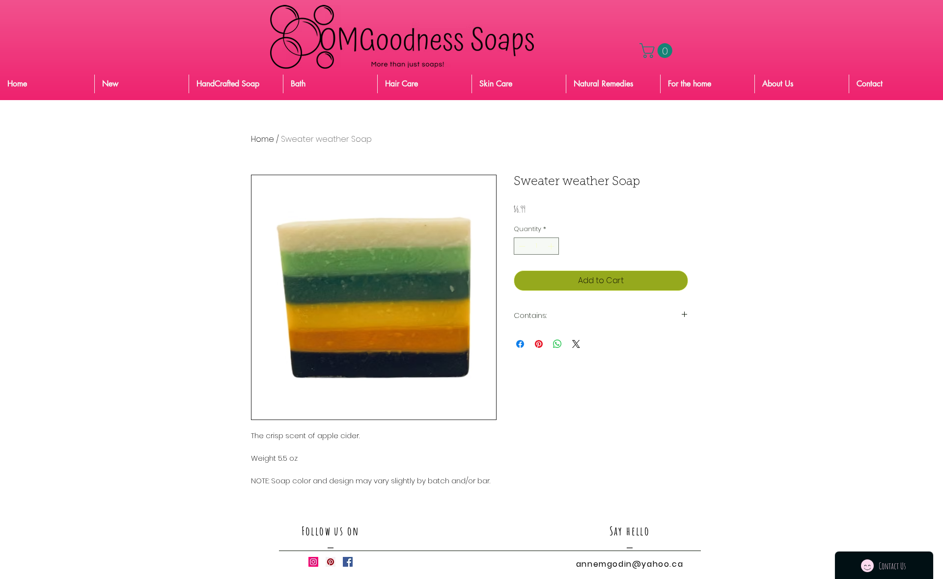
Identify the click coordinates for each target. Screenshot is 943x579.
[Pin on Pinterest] (539, 344)
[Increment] (552, 246)
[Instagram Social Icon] (313, 562)
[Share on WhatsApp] (557, 344)
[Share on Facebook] (520, 344)
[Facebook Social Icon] (348, 562)
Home (262, 139)
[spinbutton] (536, 246)
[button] (657, 50)
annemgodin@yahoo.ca (629, 564)
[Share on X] (576, 344)
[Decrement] (521, 246)
